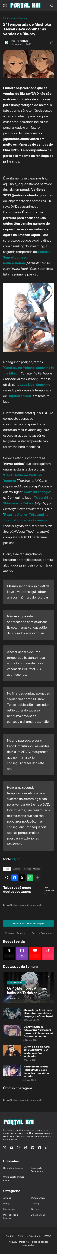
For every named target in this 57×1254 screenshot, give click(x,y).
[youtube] (11, 1147)
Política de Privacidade (29, 1236)
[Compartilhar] (51, 42)
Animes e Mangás (32, 869)
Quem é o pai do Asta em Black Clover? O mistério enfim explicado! (36, 1051)
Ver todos (47, 890)
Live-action (9, 1209)
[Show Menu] (5, 6)
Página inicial (9, 18)
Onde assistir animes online (13, 1178)
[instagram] (18, 1147)
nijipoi (16, 859)
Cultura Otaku (38, 1197)
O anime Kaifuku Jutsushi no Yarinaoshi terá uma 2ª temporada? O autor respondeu (38, 1031)
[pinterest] (32, 1147)
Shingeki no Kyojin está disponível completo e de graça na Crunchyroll (38, 1013)
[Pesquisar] (52, 5)
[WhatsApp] (30, 877)
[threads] (25, 1147)
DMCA (47, 1236)
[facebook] (39, 1147)
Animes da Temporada (37, 1170)
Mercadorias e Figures (10, 1216)
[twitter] (4, 1147)
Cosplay (35, 1203)
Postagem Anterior (15, 933)
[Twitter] (22, 877)
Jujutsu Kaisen (20, 396)
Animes (23, 18)
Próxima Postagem (42, 933)
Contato (10, 1236)
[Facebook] (14, 877)
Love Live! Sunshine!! (36, 385)
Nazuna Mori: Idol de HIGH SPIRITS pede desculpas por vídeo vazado (36, 1071)
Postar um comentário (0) (28, 923)
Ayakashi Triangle (36, 492)
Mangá (6, 1203)
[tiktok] (46, 1147)
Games (34, 1209)
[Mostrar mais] (37, 877)
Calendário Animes (13, 1168)
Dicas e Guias (38, 1214)
